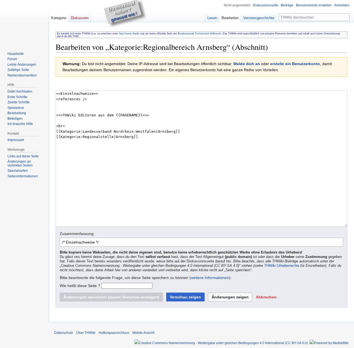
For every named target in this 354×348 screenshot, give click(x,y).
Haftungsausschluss (114, 333)
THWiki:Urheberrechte (281, 266)
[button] (266, 297)
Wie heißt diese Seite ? (80, 285)
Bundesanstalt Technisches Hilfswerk (199, 33)
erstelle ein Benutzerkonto (295, 64)
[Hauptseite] (24, 22)
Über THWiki (85, 333)
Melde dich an (246, 64)
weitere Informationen (210, 277)
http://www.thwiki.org (131, 33)
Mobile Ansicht (143, 333)
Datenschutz (63, 333)
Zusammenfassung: (77, 233)
